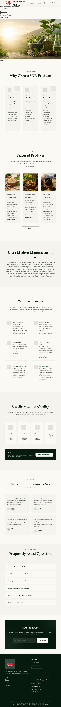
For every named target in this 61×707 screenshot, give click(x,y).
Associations (35, 665)
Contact (7, 686)
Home (32, 3)
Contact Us (53, 3)
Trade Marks (35, 662)
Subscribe (43, 640)
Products (38, 3)
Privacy (7, 683)
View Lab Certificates (44, 454)
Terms (7, 680)
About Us (45, 3)
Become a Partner (36, 668)
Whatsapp (34, 691)
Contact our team (36, 610)
